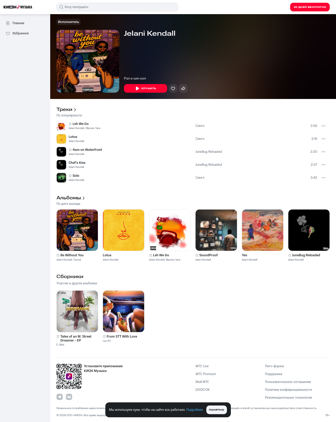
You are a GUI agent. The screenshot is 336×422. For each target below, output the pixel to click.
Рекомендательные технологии (288, 397)
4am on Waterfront (87, 149)
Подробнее (194, 409)
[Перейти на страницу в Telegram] (59, 397)
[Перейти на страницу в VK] (69, 397)
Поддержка (273, 374)
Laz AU (107, 341)
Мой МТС (202, 382)
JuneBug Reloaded (209, 151)
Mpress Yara (93, 128)
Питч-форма (274, 366)
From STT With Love (122, 337)
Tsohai (77, 260)
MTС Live (202, 366)
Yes (244, 255)
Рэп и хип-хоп (135, 78)
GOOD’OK (203, 389)
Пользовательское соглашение (288, 382)
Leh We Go (81, 124)
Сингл (200, 126)
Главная (18, 23)
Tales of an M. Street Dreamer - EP (75, 338)
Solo (76, 175)
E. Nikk (60, 345)
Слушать (148, 88)
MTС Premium (206, 374)
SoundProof (208, 255)
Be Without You (72, 255)
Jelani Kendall (76, 128)
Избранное (21, 33)
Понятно (216, 410)
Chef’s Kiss (77, 162)
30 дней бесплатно (310, 7)
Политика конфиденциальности (288, 389)
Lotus (73, 137)
